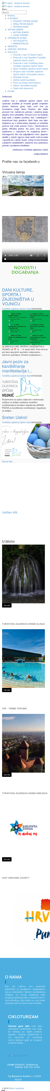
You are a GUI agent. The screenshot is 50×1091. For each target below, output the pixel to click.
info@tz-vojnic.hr (17, 1055)
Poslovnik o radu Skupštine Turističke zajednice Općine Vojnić (29, 59)
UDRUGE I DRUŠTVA (17, 49)
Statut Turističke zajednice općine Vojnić (30, 68)
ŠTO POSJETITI (20, 40)
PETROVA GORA (20, 26)
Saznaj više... (8, 461)
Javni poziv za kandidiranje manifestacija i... (17, 366)
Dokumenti (12, 51)
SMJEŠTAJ (12, 46)
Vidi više (7, 605)
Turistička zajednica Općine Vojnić (17, 308)
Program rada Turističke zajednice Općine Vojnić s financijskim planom (28, 73)
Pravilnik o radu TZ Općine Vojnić (27, 54)
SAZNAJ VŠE (10, 512)
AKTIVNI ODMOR (21, 32)
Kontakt (11, 91)
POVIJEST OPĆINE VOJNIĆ (25, 21)
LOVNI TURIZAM (20, 35)
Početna (11, 15)
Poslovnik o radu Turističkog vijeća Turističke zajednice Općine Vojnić (28, 64)
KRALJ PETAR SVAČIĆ (23, 24)
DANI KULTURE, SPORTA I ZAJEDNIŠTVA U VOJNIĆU (18, 297)
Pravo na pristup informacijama (27, 82)
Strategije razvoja (20, 77)
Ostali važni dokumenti (23, 88)
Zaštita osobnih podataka (24, 79)
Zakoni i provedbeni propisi (25, 85)
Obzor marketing (16, 1088)
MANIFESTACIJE (20, 43)
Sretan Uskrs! (14, 417)
